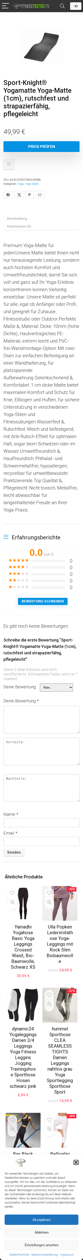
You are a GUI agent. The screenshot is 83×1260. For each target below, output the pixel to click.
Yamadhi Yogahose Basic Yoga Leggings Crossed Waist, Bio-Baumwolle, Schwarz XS (23, 947)
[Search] (62, 6)
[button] (76, 1162)
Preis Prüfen (41, 146)
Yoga (21, 184)
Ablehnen (42, 1232)
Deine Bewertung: (19, 686)
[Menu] (5, 6)
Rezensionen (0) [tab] (19, 226)
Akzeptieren (41, 1220)
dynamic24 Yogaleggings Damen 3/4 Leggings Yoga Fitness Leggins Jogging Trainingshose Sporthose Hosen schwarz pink (23, 1057)
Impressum (67, 1254)
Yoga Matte (32, 184)
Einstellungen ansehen (42, 1245)
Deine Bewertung (21, 700)
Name (10, 814)
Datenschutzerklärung (44, 1254)
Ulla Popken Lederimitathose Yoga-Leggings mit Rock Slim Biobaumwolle (60, 944)
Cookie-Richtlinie (19, 1254)
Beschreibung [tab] (17, 218)
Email (10, 833)
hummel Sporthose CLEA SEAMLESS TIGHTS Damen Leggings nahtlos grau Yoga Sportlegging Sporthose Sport (60, 1060)
